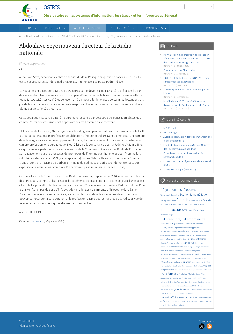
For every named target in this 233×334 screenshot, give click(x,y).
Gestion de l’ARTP (190, 286)
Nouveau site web (197, 205)
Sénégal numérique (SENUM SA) (179, 169)
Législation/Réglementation (171, 254)
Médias (189, 235)
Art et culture (172, 243)
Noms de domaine (195, 200)
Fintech (182, 199)
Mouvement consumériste (176, 235)
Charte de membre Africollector (179, 71)
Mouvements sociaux (169, 231)
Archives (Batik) (45, 326)
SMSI (162, 293)
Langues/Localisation (198, 258)
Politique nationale (168, 200)
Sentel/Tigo (199, 278)
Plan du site (26, 326)
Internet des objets (178, 301)
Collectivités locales (174, 266)
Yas (184, 305)
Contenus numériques (175, 286)
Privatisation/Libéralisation (202, 290)
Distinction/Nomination (178, 282)
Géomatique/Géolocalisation (171, 278)
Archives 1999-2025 (60, 36)
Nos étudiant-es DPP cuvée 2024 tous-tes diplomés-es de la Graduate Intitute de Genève (186, 104)
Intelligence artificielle (203, 301)
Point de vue (188, 242)
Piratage (197, 247)
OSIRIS (51, 7)
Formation (171, 239)
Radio (26, 69)
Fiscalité (163, 243)
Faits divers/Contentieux (181, 204)
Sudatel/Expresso (167, 228)
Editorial (164, 305)
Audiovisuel (207, 270)
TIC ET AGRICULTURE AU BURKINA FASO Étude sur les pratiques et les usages (186, 81)
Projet (171, 215)
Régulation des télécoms (178, 189)
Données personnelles (187, 231)
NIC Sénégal (169, 128)
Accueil (23, 36)
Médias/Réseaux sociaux (170, 262)
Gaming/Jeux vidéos (175, 305)
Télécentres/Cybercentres (170, 195)
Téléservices (205, 247)
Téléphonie (185, 262)
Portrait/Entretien (199, 254)
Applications (196, 227)
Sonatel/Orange (168, 223)
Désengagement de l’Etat (201, 262)
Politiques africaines (196, 238)
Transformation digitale (175, 274)
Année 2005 (80, 36)
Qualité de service (182, 289)
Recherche (164, 215)
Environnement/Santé (192, 251)
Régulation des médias (182, 228)
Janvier (93, 36)
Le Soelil (36, 221)
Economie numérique (193, 194)
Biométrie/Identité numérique (172, 251)
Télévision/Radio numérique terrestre (188, 270)
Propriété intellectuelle (181, 258)
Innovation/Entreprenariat (174, 297)
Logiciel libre (181, 239)
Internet (163, 266)
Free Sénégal (190, 301)
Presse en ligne (187, 247)
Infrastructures (172, 209)
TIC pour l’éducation (194, 210)
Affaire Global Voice (197, 274)
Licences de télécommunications (189, 223)
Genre (179, 243)
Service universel (188, 278)
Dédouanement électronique (192, 266)
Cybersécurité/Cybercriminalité (183, 219)
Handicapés (192, 282)
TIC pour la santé (167, 258)
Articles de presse (87, 28)
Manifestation (176, 246)
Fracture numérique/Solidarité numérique (181, 293)
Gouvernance (186, 254)
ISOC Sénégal (170, 132)
